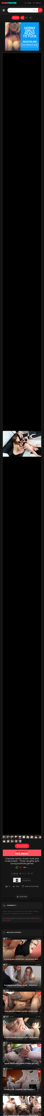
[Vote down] (21, 867)
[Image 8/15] (32, 837)
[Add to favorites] (29, 873)
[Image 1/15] (4, 837)
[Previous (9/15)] (6, 444)
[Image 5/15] (20, 837)
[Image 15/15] (20, 841)
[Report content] (32, 873)
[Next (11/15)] (38, 444)
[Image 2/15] (8, 837)
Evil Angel (22, 853)
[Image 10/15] (40, 837)
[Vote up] (17, 867)
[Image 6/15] (24, 837)
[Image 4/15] (16, 837)
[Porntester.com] (9, 3)
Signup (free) (7, 920)
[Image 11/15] (4, 841)
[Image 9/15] (36, 837)
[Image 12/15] (8, 841)
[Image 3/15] (12, 837)
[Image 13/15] (12, 841)
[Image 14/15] (16, 841)
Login (36, 918)
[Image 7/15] (28, 837)
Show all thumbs (22, 846)
